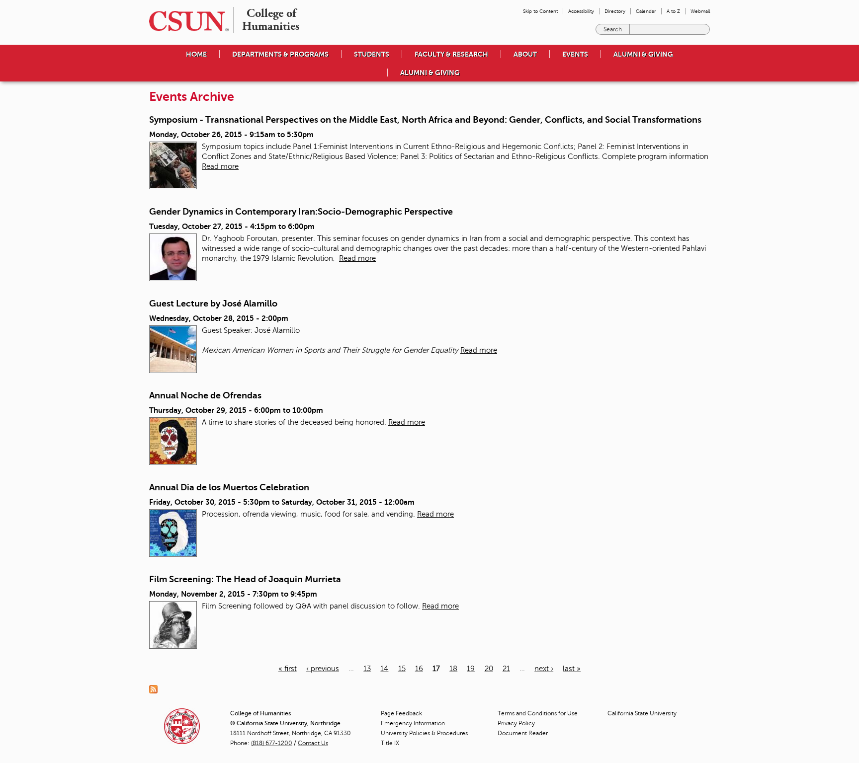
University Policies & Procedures (424, 733)
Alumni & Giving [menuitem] (643, 54)
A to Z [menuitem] (673, 11)
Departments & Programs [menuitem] (280, 54)
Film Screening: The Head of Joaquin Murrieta (245, 579)
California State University (642, 713)
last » (572, 669)
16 (419, 669)
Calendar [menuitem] (646, 11)
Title (390, 743)
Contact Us (313, 743)
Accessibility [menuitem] (581, 11)
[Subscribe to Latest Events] (156, 688)
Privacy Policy (516, 723)
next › (543, 669)
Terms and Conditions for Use (538, 713)
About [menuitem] (525, 54)
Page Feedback (401, 713)
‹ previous (322, 669)
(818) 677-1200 (271, 743)
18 (453, 669)
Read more (220, 166)
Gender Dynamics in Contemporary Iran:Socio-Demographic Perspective (301, 212)
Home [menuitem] (196, 54)
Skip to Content (540, 11)
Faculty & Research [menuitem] (451, 54)
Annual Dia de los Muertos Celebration (229, 487)
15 (402, 669)
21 (506, 669)
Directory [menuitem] (614, 11)
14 (384, 669)
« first (287, 669)
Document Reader (523, 733)
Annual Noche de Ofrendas (205, 395)
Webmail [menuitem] (700, 11)
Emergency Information (413, 723)
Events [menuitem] (575, 54)
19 (471, 669)
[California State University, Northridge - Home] (186, 21)
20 (489, 669)
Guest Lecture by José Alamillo (213, 303)
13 (367, 669)
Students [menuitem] (371, 54)
